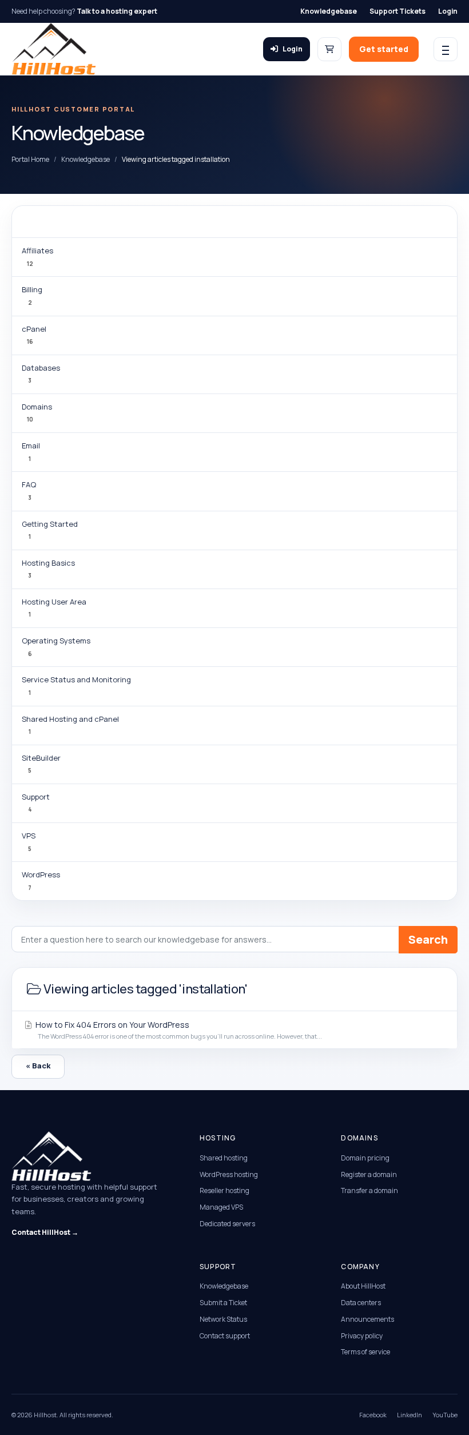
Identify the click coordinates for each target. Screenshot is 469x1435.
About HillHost (363, 1286)
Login (448, 11)
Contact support (225, 1336)
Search (428, 939)
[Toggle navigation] (446, 49)
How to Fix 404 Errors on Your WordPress (178, 1029)
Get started (383, 48)
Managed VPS (221, 1207)
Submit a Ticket (223, 1302)
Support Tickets (397, 11)
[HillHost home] (53, 49)
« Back (38, 1065)
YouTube (445, 1414)
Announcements (367, 1319)
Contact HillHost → (44, 1232)
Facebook (373, 1414)
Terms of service (365, 1352)
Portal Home (30, 159)
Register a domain (369, 1174)
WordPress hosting (229, 1174)
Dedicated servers (227, 1224)
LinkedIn (409, 1414)
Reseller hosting (224, 1190)
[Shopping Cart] (329, 49)
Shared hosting (224, 1158)
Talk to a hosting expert (117, 11)
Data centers (361, 1302)
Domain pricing (365, 1158)
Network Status (223, 1319)
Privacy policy (362, 1336)
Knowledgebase (328, 11)
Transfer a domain (369, 1190)
